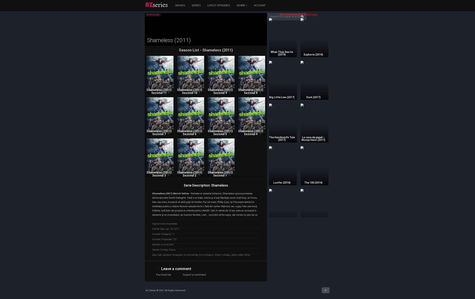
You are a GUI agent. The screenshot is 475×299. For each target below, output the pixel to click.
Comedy (164, 250)
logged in (177, 274)
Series (196, 5)
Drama (172, 250)
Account (260, 5)
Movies (180, 5)
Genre (241, 5)
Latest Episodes (218, 5)
